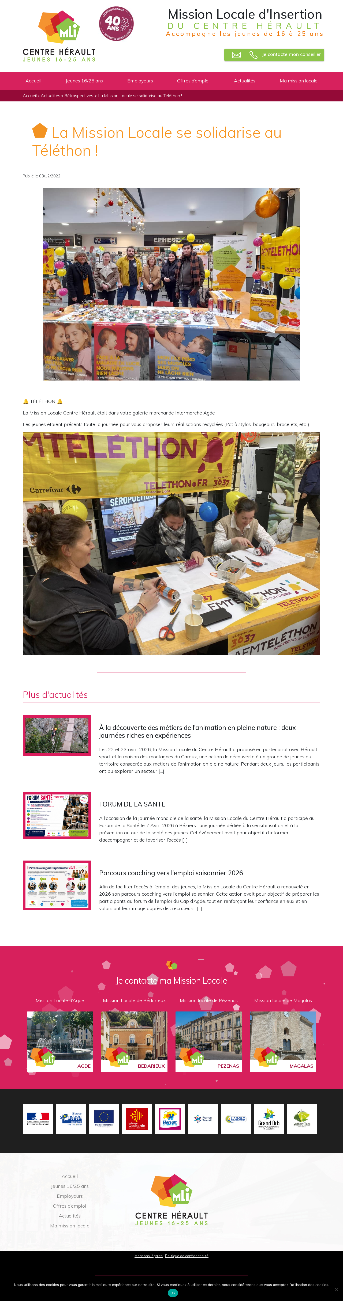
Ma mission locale (299, 80)
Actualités (244, 80)
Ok (172, 1293)
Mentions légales (149, 1256)
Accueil (33, 80)
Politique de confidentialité (186, 1256)
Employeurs (140, 80)
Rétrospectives (78, 95)
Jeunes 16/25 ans (84, 80)
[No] (336, 1289)
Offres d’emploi (193, 80)
